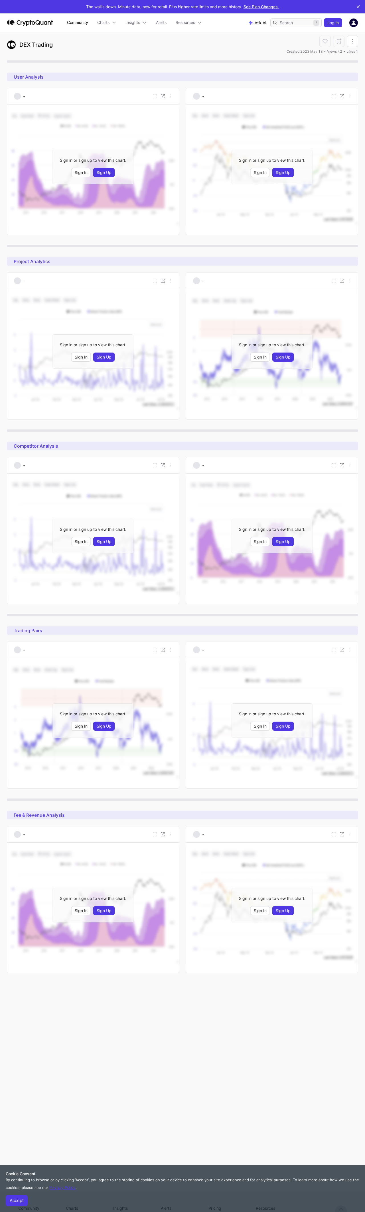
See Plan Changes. (261, 6)
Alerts (161, 22)
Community (77, 22)
